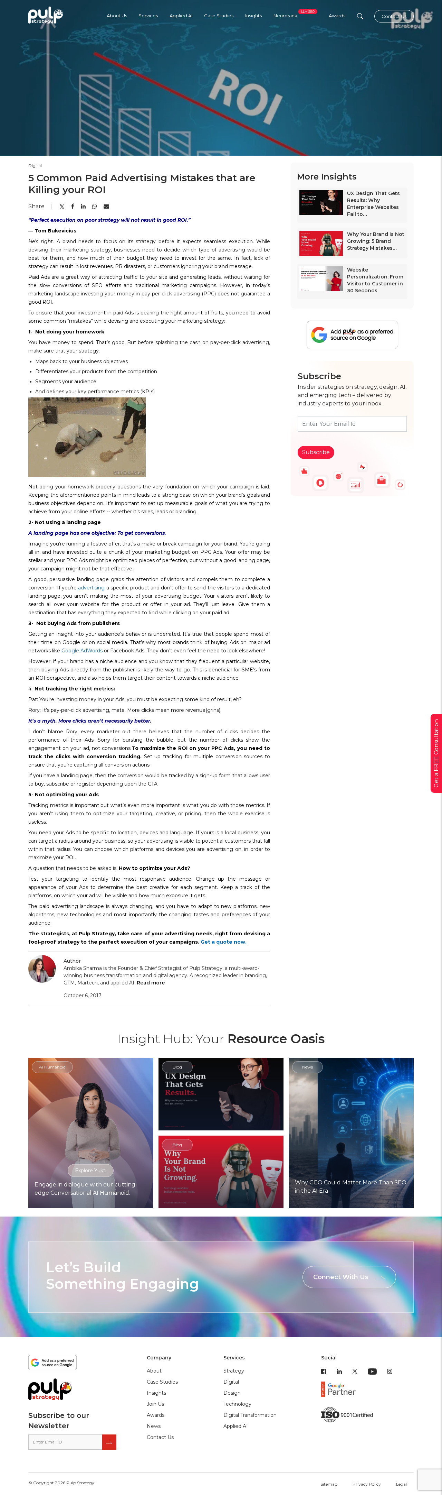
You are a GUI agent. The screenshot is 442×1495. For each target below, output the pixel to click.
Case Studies (218, 15)
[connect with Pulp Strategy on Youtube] (372, 1371)
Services (148, 15)
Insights (253, 15)
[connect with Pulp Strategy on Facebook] (323, 1371)
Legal (401, 1484)
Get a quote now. (224, 942)
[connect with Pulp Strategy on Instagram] (389, 1371)
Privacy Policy (367, 1484)
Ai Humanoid (52, 1067)
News (154, 1426)
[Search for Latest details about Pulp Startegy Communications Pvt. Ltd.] (360, 16)
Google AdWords (82, 651)
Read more (151, 983)
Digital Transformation (250, 1415)
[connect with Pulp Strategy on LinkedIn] (339, 1371)
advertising (91, 588)
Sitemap (328, 1484)
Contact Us (394, 16)
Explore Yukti (90, 1170)
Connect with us (340, 1277)
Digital (231, 1382)
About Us (117, 15)
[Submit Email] (109, 1442)
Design (232, 1393)
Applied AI (181, 15)
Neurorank (294, 15)
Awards (337, 15)
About (154, 1371)
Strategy (233, 1371)
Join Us (155, 1404)
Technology (237, 1404)
